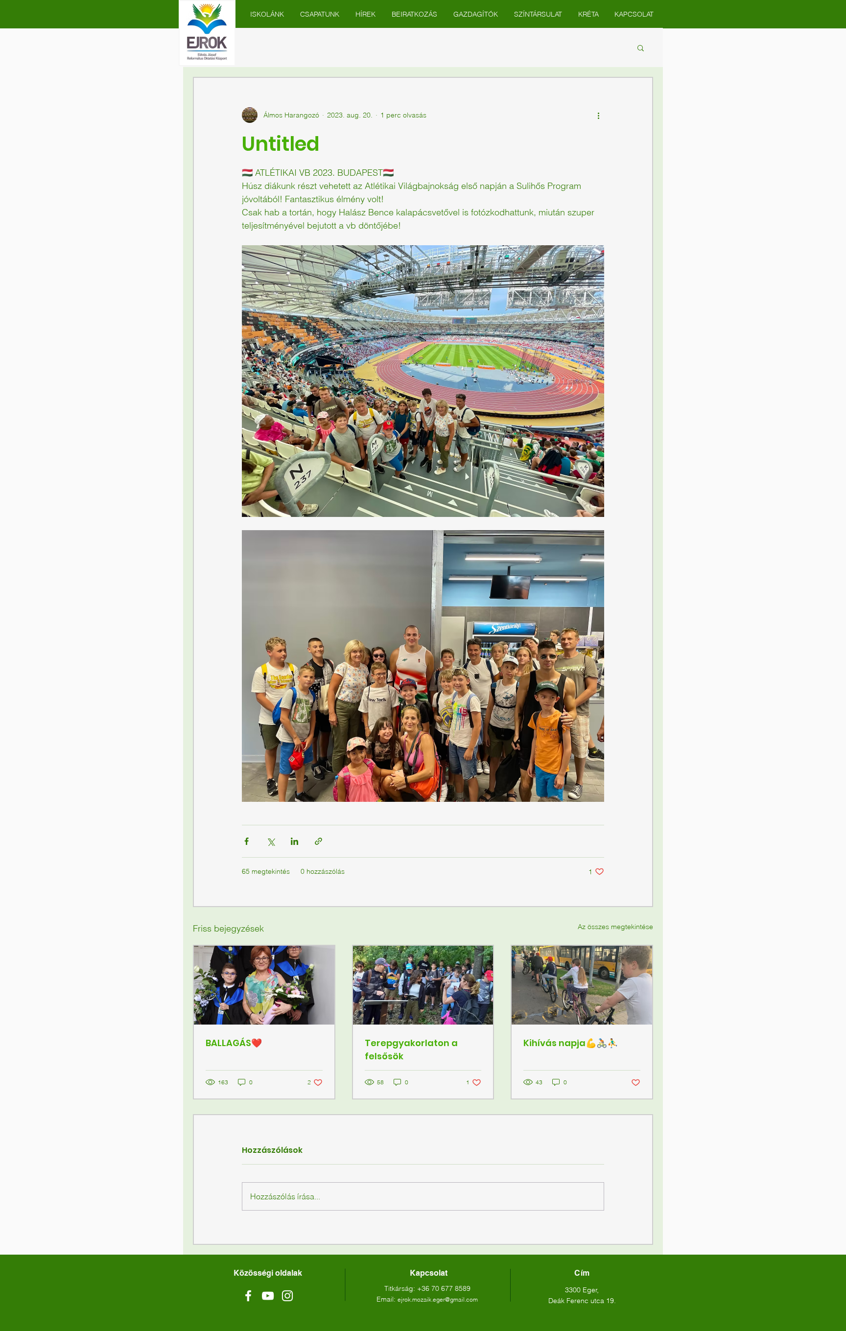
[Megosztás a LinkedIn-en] (294, 841)
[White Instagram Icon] (287, 1295)
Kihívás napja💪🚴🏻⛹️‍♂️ (570, 1043)
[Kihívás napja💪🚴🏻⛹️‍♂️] (582, 985)
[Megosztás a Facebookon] (246, 841)
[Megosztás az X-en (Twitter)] (270, 841)
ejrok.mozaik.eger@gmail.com (438, 1299)
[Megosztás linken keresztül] (318, 841)
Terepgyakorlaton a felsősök (411, 1049)
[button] (640, 47)
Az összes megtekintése (615, 926)
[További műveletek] (598, 115)
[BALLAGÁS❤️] (264, 985)
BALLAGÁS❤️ (234, 1043)
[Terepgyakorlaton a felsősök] (423, 985)
